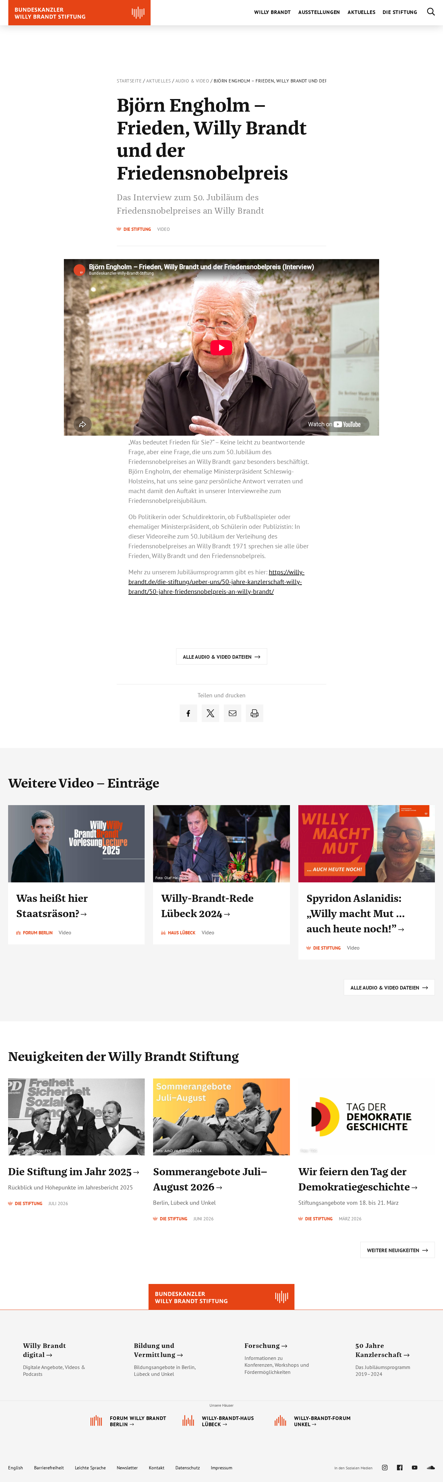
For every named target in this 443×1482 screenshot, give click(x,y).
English (15, 1468)
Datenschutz (187, 1468)
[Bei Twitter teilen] (210, 713)
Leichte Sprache (90, 1468)
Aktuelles (158, 81)
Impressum (221, 1468)
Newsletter (127, 1468)
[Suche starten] (426, 13)
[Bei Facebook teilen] (188, 713)
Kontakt (156, 1468)
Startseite (129, 81)
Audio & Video (192, 81)
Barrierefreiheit (49, 1468)
